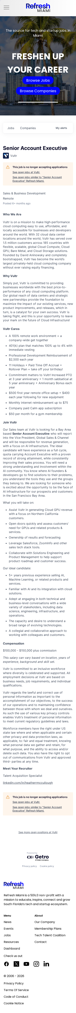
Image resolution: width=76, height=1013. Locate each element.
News (7, 922)
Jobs (7, 935)
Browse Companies (38, 90)
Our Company (44, 922)
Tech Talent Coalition (49, 935)
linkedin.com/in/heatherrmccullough (28, 783)
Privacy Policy (14, 983)
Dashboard (12, 948)
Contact (40, 942)
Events (8, 929)
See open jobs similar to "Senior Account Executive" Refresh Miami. (37, 179)
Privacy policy (29, 866)
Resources (11, 942)
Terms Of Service (16, 990)
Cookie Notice (14, 1003)
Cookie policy (47, 866)
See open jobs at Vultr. (26, 172)
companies (28, 128)
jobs (10, 128)
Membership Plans (47, 929)
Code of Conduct (16, 997)
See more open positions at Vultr (38, 832)
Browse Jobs (38, 80)
